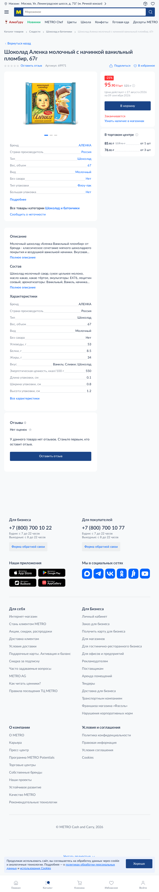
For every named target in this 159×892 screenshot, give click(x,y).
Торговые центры (22, 765)
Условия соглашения (97, 750)
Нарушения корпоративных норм (107, 713)
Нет (88, 178)
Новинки (34, 22)
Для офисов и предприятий (103, 653)
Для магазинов (93, 639)
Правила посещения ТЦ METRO (33, 691)
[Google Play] (51, 573)
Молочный (83, 172)
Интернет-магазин (23, 616)
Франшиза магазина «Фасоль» (105, 706)
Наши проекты (20, 780)
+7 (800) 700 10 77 (103, 528)
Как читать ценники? (25, 683)
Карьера (15, 742)
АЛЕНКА (85, 145)
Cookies (88, 757)
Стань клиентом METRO (27, 624)
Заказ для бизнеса (96, 624)
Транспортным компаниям (102, 698)
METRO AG (17, 676)
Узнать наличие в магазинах (124, 121)
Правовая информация (99, 742)
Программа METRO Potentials (31, 757)
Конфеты (101, 22)
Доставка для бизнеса (99, 691)
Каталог (7, 12)
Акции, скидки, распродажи (30, 631)
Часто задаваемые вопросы (30, 668)
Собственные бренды (25, 772)
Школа (86, 22)
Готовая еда (120, 22)
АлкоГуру (16, 22)
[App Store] (22, 573)
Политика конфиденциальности (106, 735)
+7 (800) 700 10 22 (30, 528)
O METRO (16, 735)
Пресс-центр (19, 750)
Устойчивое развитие (25, 787)
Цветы (72, 22)
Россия (86, 152)
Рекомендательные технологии (33, 802)
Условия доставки (22, 646)
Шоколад (84, 158)
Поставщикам (92, 668)
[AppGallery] (51, 583)
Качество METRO (22, 794)
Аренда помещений (97, 676)
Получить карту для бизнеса (103, 631)
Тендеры (88, 683)
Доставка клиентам (24, 639)
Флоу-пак (84, 185)
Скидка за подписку (24, 661)
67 (89, 165)
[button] (46, 135)
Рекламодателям (95, 661)
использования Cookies (35, 868)
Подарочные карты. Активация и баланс (40, 653)
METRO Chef (54, 22)
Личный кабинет (94, 616)
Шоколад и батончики (62, 208)
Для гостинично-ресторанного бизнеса (112, 646)
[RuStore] (22, 583)
